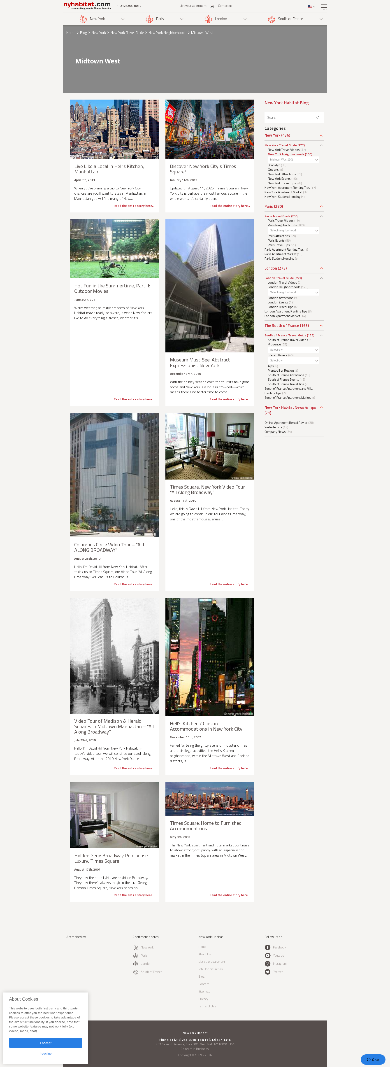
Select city (276, 349)
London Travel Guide (279, 277)
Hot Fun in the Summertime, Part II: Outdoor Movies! (112, 288)
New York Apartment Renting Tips (287, 187)
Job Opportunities (210, 969)
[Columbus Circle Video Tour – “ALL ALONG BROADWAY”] (114, 475)
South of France (290, 19)
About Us (204, 954)
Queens (273, 169)
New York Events (279, 178)
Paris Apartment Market (280, 254)
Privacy (203, 998)
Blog (83, 32)
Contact (203, 983)
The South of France (282, 325)
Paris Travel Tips (279, 244)
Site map (204, 991)
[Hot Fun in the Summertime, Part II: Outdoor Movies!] (114, 249)
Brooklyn (274, 165)
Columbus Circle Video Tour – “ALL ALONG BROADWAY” (109, 547)
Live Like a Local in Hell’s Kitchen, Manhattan (109, 168)
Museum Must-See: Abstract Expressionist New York (200, 362)
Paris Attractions (279, 235)
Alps (271, 365)
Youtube (278, 955)
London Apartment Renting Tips (286, 311)
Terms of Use (207, 1006)
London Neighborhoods (284, 286)
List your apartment (193, 5)
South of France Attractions (286, 375)
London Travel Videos (282, 282)
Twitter (278, 971)
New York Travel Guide (127, 32)
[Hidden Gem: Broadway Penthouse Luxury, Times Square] (114, 815)
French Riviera (278, 355)
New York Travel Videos (284, 149)
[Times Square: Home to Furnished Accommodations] (209, 799)
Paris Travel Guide (277, 216)
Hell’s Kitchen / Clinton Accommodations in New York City (206, 726)
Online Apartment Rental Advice (286, 422)
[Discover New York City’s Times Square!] (209, 129)
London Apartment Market (282, 315)
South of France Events (283, 379)
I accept (45, 1043)
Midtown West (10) (281, 159)
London (221, 19)
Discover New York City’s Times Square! (203, 168)
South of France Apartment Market (288, 397)
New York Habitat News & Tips (290, 407)
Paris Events (276, 240)
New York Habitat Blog (287, 102)
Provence (274, 344)
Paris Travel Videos (281, 220)
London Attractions (280, 297)
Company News (275, 431)
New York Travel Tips (282, 183)
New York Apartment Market (283, 192)
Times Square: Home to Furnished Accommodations (206, 825)
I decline (46, 1053)
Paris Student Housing (279, 258)
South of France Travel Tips (286, 384)
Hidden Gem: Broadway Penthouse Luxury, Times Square (111, 858)
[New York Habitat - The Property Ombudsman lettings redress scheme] (81, 955)
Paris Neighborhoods (282, 225)
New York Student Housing (282, 196)
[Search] (318, 117)
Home (70, 32)
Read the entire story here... (134, 205)
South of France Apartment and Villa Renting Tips (289, 390)
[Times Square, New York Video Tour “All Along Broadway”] (209, 446)
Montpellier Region (281, 370)
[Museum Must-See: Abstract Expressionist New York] (209, 286)
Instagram (280, 963)
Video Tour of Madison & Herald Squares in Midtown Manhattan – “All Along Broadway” (114, 726)
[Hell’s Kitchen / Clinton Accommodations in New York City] (209, 657)
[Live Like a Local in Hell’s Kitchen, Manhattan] (114, 129)
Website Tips (273, 427)
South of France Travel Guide (285, 335)
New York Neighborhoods (167, 32)
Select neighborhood (283, 230)
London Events (278, 302)
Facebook (279, 947)
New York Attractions (282, 174)
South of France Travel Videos (288, 339)
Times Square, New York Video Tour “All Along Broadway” (207, 489)
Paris (160, 19)
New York (97, 19)
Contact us (225, 5)
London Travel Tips (280, 306)
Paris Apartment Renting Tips (284, 249)
